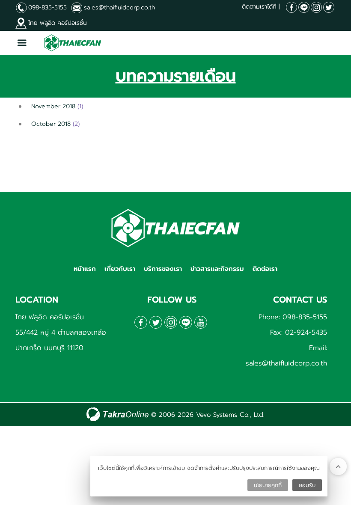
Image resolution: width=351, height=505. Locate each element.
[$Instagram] (316, 7)
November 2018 (53, 106)
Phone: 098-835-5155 (293, 317)
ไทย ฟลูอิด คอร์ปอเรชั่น (57, 22)
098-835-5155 (47, 7)
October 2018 (51, 123)
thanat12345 (303, 7)
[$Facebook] (291, 7)
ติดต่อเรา (265, 268)
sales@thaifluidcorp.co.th (119, 7)
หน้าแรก (85, 268)
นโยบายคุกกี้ (268, 485)
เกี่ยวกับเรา (119, 268)
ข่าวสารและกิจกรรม (217, 268)
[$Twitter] (328, 7)
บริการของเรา (163, 268)
